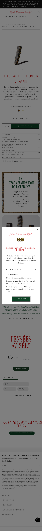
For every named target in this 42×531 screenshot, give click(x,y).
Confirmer (21, 298)
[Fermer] (37, 230)
